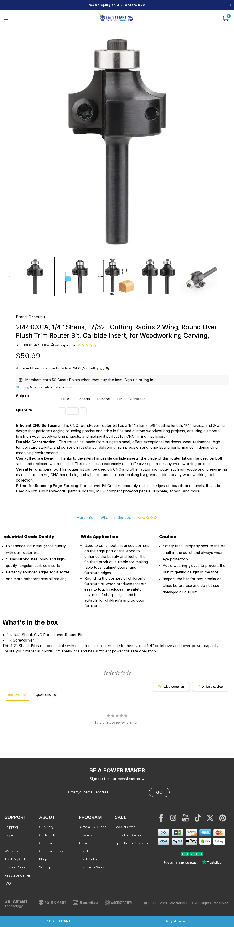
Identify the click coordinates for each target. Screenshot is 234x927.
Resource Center (17, 875)
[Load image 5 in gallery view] (199, 276)
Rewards (85, 835)
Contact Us (47, 835)
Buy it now (175, 921)
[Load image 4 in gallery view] (158, 276)
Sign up (131, 379)
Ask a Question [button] (173, 686)
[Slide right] (224, 277)
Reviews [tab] (14, 694)
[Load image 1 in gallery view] (35, 276)
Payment (11, 835)
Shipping (22, 387)
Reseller (85, 851)
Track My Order (16, 859)
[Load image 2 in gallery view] (76, 276)
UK (120, 399)
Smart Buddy (88, 859)
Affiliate (84, 843)
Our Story (46, 827)
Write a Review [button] (212, 686)
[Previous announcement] (9, 5)
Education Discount (129, 835)
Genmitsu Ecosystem (54, 851)
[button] (6, 18)
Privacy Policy (15, 867)
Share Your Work (91, 867)
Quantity (24, 410)
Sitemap (45, 867)
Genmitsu (37, 316)
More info (84, 517)
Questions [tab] (43, 694)
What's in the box (115, 517)
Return (9, 843)
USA (65, 399)
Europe (103, 399)
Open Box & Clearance (132, 843)
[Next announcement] (225, 5)
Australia (137, 399)
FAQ (8, 883)
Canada (83, 399)
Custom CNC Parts (92, 827)
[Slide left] (10, 277)
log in (148, 379)
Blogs (43, 859)
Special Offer (125, 827)
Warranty (11, 851)
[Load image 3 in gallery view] (117, 276)
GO (159, 792)
